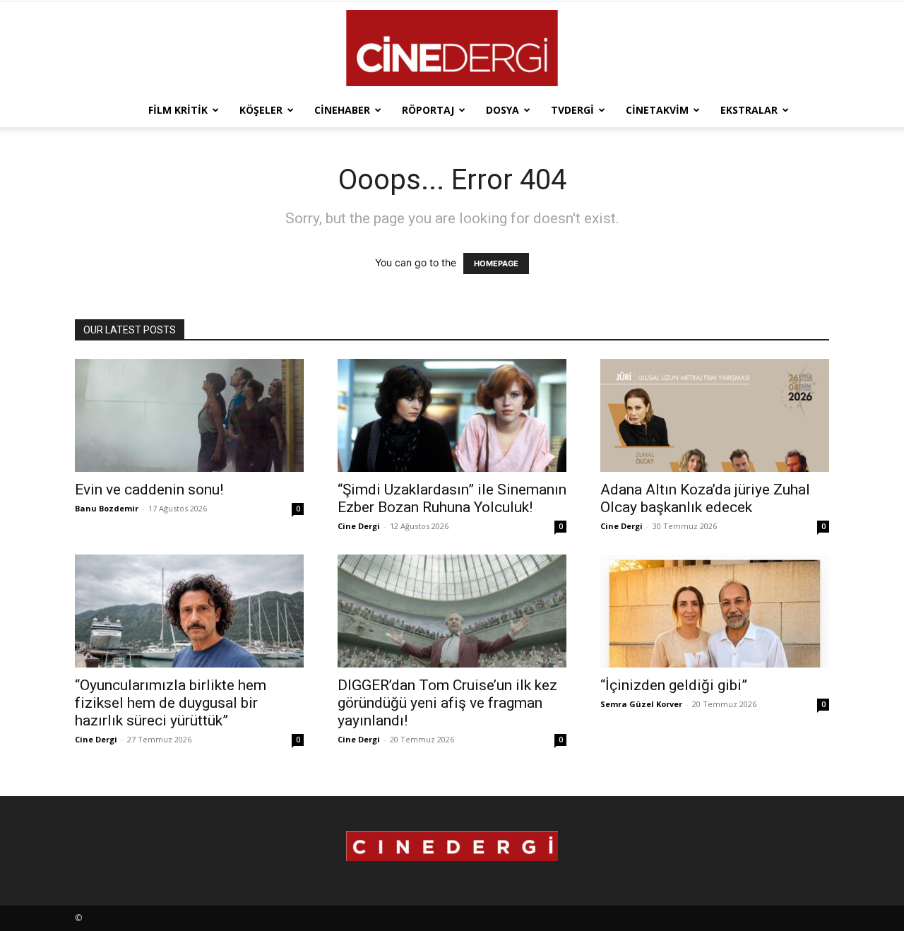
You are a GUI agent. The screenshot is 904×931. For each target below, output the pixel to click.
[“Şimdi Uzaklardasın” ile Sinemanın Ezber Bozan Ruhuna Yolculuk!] (452, 415)
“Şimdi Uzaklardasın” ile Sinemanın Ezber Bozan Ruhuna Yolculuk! (452, 498)
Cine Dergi (359, 526)
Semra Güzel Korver (641, 704)
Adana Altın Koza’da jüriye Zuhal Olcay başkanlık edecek (705, 498)
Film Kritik (178, 110)
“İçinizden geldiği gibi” (673, 685)
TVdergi (572, 110)
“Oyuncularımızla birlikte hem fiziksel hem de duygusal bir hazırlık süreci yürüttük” (170, 703)
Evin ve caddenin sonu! (149, 489)
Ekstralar (749, 110)
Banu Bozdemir (106, 508)
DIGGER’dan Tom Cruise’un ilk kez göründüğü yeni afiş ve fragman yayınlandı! (447, 703)
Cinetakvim (657, 110)
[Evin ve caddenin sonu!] (189, 415)
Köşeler (260, 110)
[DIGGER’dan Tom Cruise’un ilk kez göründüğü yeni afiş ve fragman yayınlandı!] (452, 611)
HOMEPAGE (496, 263)
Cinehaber (342, 110)
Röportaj (428, 110)
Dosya (502, 110)
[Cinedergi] (452, 48)
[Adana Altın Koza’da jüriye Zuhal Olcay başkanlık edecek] (714, 415)
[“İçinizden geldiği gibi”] (714, 611)
